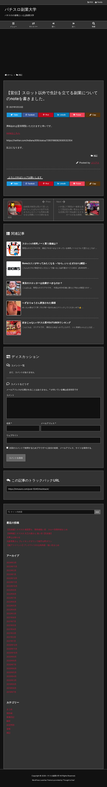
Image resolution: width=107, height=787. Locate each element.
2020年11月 (12, 649)
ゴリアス (95, 162)
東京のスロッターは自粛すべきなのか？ (42, 283)
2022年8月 (11, 594)
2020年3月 (11, 680)
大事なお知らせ (13, 537)
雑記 (20, 75)
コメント (10, 395)
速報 (8, 729)
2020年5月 (11, 672)
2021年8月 (11, 617)
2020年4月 (11, 676)
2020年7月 (11, 664)
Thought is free (68, 780)
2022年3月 (11, 613)
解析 (8, 721)
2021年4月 (11, 629)
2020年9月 (11, 656)
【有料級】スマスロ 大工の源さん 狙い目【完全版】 (30, 533)
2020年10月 (12, 653)
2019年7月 (11, 692)
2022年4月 (11, 609)
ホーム (10, 75)
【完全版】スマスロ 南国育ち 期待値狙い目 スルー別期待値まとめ (37, 529)
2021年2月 (11, 637)
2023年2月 (11, 570)
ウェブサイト (12, 435)
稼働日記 (10, 717)
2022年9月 (11, 590)
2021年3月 (11, 633)
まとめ (9, 709)
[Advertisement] (53, 49)
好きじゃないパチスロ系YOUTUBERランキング (46, 322)
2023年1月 (11, 574)
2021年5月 (11, 625)
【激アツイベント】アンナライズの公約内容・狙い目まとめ (33, 545)
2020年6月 (11, 668)
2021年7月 (11, 621)
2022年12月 (12, 578)
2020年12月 (12, 645)
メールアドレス (48, 423)
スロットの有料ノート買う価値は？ (40, 243)
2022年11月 (12, 582)
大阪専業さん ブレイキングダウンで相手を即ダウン (29, 541)
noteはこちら (13, 133)
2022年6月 (11, 602)
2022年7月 (11, 598)
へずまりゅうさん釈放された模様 (39, 302)
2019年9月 (11, 684)
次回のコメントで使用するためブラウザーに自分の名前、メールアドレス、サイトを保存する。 (51, 448)
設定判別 (10, 725)
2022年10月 (12, 586)
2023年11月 (12, 566)
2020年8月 (11, 660)
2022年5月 (11, 605)
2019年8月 (11, 688)
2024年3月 (11, 562)
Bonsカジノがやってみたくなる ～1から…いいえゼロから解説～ (54, 263)
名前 (9, 423)
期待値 (9, 713)
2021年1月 (11, 641)
